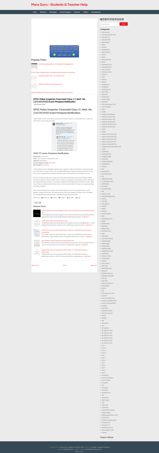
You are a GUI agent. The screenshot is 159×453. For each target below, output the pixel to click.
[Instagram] (108, 19)
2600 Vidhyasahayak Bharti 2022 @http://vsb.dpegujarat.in (56, 64)
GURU (103, 149)
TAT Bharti (105, 388)
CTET (103, 77)
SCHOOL (104, 296)
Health (85, 12)
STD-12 (104, 353)
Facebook (46, 197)
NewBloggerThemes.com (93, 449)
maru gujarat (105, 204)
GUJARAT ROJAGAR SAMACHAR (111, 146)
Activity (104, 47)
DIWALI (104, 82)
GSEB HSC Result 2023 (108, 119)
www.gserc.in (106, 425)
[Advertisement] (64, 31)
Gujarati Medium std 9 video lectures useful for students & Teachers (52, 92)
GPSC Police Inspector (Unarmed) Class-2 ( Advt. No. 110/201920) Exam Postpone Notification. (59, 100)
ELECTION (105, 92)
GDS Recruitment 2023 (109, 104)
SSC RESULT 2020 (107, 330)
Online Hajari (106, 243)
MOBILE (104, 211)
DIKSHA (104, 79)
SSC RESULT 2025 (107, 340)
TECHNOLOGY (106, 393)
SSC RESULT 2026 (107, 343)
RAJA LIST (105, 281)
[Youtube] (111, 19)
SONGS (104, 315)
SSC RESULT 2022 (107, 333)
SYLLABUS (105, 383)
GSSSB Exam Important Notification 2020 (54, 221)
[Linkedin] (115, 19)
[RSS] (123, 19)
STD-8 (103, 370)
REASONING (105, 286)
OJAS (103, 233)
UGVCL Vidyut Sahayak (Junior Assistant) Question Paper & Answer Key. (53, 72)
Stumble (71, 197)
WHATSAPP (105, 417)
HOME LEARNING (107, 161)
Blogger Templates (104, 447)
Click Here (52, 163)
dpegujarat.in (106, 84)
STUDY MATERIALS (107, 378)
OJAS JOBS (105, 236)
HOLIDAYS (105, 159)
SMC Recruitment (107, 313)
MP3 (103, 216)
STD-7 (103, 368)
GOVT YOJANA (106, 107)
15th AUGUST (106, 37)
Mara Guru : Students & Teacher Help (59, 4)
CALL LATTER (106, 69)
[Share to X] (38, 203)
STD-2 (103, 355)
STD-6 (103, 365)
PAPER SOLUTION (107, 251)
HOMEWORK (106, 164)
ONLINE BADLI (106, 241)
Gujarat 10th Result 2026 (109, 139)
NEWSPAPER (105, 224)
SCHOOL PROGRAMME (109, 303)
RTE (103, 291)
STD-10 (104, 348)
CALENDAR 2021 (107, 64)
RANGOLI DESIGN (107, 283)
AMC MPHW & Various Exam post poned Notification (57, 240)
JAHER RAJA (105, 184)
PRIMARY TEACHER (108, 276)
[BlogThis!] (37, 203)
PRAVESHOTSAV (107, 268)
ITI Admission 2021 (107, 181)
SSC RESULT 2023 (107, 335)
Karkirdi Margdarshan (108, 196)
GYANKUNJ (105, 151)
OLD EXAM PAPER (107, 238)
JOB (103, 191)
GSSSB (104, 132)
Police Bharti (106, 263)
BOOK (103, 62)
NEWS (103, 221)
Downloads (53, 12)
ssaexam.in (105, 323)
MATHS (104, 206)
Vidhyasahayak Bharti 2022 (110, 415)
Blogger (94, 447)
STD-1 (103, 345)
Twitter (54, 197)
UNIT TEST (105, 405)
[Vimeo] (118, 19)
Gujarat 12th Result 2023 (109, 144)
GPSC (103, 109)
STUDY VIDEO (106, 380)
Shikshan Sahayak (107, 311)
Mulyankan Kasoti (107, 219)
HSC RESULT (105, 171)
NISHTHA (105, 226)
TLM (103, 402)
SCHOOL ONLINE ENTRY (109, 301)
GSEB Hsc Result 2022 (108, 117)
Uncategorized (95, 12)
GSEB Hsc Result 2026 (108, 127)
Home (35, 12)
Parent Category (65, 12)
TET (103, 395)
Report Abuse (106, 437)
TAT (103, 385)
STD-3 (103, 358)
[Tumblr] (120, 19)
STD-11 (104, 350)
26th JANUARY (106, 40)
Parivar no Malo (106, 256)
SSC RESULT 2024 (107, 338)
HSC (103, 169)
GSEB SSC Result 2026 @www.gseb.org (50, 84)
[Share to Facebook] (40, 203)
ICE (103, 176)
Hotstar (104, 166)
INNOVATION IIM (107, 179)
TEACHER (105, 390)
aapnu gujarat (106, 42)
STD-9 (103, 373)
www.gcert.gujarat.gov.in (109, 420)
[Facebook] (106, 19)
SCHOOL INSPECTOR (108, 298)
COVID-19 (104, 74)
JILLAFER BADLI (106, 189)
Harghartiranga (106, 156)
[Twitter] (104, 19)
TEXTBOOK (105, 398)
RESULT (104, 288)
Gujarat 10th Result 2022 (109, 134)
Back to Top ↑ (79, 451)
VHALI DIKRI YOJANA (108, 410)
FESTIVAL (105, 102)
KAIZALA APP (106, 194)
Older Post (93, 265)
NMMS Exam (105, 228)
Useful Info (105, 407)
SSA (103, 320)
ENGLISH (104, 94)
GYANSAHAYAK (106, 154)
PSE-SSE (104, 278)
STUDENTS (105, 375)
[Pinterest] (113, 19)
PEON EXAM (105, 258)
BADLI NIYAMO (106, 59)
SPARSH (104, 318)
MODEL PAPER (106, 214)
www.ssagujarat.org (107, 430)
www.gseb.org (106, 422)
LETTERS (104, 201)
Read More (85, 217)
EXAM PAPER (106, 99)
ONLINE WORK (106, 248)
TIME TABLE (105, 400)
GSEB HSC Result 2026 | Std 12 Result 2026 (51, 76)
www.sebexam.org (107, 427)
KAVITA (104, 199)
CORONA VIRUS (106, 72)
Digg (78, 197)
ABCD (103, 45)
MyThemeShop (68, 449)
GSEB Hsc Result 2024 (108, 122)
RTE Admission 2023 (108, 293)
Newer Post (35, 265)
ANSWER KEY (106, 50)
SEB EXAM (105, 308)
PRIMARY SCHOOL (107, 273)
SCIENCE (104, 306)
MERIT (104, 209)
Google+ (62, 197)
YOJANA (104, 432)
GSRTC (104, 129)
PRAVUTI (104, 271)
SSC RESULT (105, 328)
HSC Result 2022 (107, 174)
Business (43, 12)
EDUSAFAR (105, 87)
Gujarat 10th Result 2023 (109, 137)
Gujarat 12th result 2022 (109, 142)
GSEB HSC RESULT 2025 (109, 124)
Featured (77, 12)
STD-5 (103, 363)
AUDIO (104, 55)
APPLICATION (106, 52)
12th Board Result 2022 (109, 35)
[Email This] (35, 203)
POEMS (104, 261)
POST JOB (105, 266)
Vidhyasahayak (106, 412)
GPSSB (104, 112)
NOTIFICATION (40, 104)
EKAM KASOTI (106, 89)
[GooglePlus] (101, 19)
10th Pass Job (106, 32)
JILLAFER (104, 186)
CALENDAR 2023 (107, 67)
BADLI (103, 57)
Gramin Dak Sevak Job (108, 114)
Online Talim (105, 246)
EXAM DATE (105, 97)
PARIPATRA (105, 253)
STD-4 (103, 360)
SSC (103, 325)
